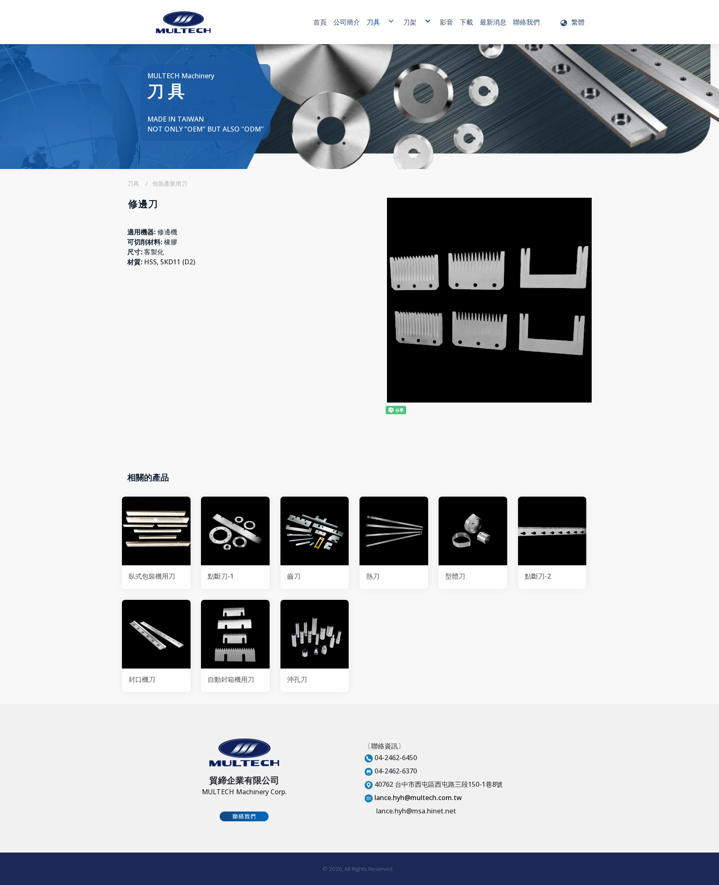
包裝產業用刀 (169, 183)
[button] (572, 22)
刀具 (133, 183)
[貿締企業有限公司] (183, 22)
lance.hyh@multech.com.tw (418, 797)
